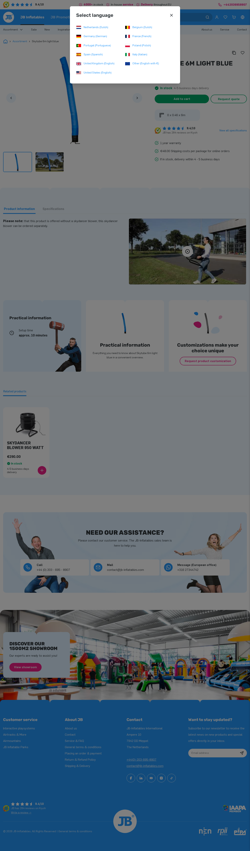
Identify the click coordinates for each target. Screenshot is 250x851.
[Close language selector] (171, 15)
